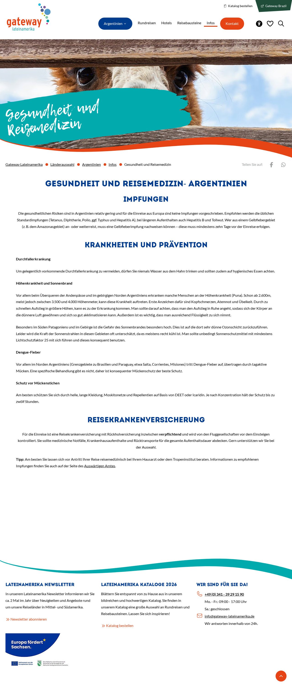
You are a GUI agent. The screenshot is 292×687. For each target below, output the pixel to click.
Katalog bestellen (240, 6)
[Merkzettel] (270, 23)
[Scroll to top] (281, 676)
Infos (113, 164)
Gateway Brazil (276, 6)
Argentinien (91, 164)
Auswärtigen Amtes (99, 466)
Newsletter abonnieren (28, 619)
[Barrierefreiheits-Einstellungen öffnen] (259, 23)
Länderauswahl (62, 164)
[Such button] (281, 23)
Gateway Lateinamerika (24, 164)
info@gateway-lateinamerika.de (229, 616)
